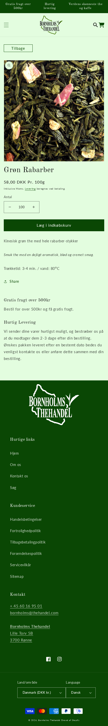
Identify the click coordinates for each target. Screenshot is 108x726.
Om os (15, 464)
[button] (95, 25)
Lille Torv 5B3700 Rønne (30, 633)
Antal (8, 197)
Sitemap (17, 576)
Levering (30, 188)
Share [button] (14, 281)
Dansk (76, 692)
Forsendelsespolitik (26, 553)
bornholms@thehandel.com (34, 612)
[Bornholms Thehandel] (51, 25)
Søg (13, 487)
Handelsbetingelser (26, 519)
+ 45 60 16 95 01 (26, 606)
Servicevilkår (20, 565)
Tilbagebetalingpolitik (27, 542)
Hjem (14, 453)
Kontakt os (19, 476)
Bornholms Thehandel (49, 720)
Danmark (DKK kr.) (37, 692)
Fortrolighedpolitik (25, 531)
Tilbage (18, 48)
